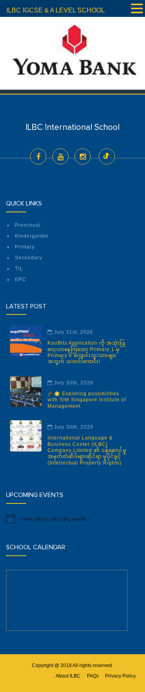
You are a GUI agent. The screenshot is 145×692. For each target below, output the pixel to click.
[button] (137, 9)
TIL (19, 268)
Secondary (28, 258)
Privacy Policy (120, 676)
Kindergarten (31, 236)
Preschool (28, 225)
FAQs (93, 676)
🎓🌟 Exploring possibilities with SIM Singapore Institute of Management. (87, 400)
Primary (25, 247)
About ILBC (68, 676)
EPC (20, 279)
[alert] (72, 519)
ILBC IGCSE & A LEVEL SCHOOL (55, 10)
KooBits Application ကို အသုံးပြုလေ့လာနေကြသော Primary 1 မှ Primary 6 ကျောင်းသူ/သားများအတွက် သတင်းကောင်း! (87, 352)
